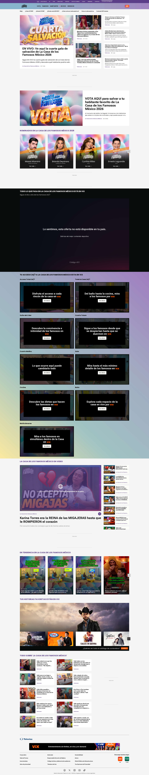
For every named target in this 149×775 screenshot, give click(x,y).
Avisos (76, 758)
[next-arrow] (128, 151)
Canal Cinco (60, 1)
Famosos (79, 38)
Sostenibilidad (79, 755)
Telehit (83, 1)
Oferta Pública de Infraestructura (84, 761)
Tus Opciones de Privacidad (82, 764)
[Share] (99, 513)
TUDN (54, 1)
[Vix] (127, 6)
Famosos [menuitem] (45, 6)
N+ (49, 1)
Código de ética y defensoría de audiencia (58, 761)
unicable (67, 1)
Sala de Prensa (24, 758)
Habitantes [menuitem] (54, 6)
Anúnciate (50, 755)
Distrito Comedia (75, 1)
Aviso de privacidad (25, 764)
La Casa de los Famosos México (30, 66)
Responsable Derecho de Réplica (56, 758)
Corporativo (23, 755)
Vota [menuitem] (39, 6)
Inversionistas (24, 761)
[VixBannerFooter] (74, 746)
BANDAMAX (90, 1)
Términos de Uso (51, 764)
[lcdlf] (24, 6)
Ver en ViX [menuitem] (70, 6)
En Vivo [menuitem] (63, 6)
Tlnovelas (97, 1)
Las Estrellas (44, 1)
